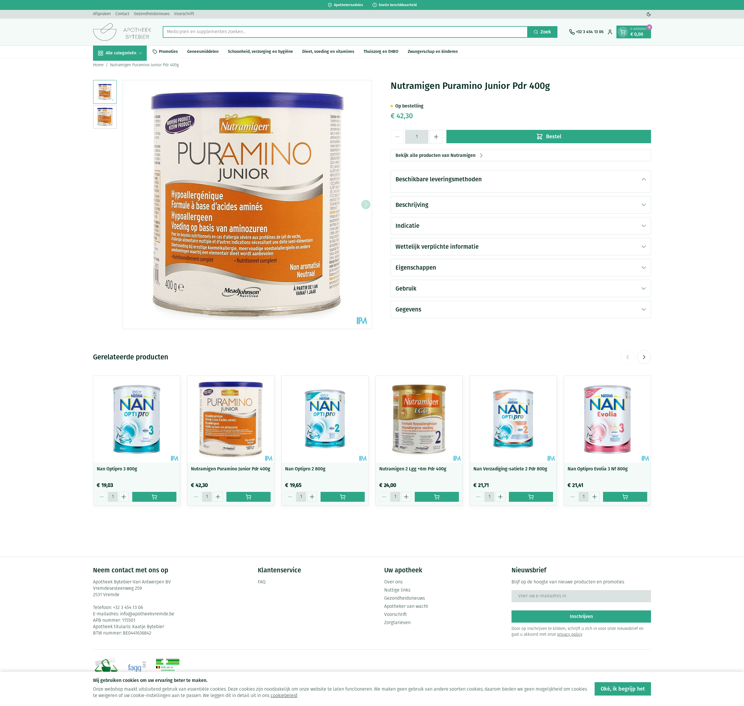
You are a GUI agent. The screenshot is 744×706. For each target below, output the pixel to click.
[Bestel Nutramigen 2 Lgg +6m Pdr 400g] (437, 497)
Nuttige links (397, 590)
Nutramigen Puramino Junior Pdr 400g (230, 469)
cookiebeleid (284, 696)
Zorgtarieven (397, 623)
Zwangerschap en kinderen (433, 51)
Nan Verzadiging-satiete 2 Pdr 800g (510, 469)
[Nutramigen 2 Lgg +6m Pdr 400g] (419, 419)
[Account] (610, 32)
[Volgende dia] (644, 357)
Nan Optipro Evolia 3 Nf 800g (598, 469)
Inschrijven (581, 616)
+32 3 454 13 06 (128, 607)
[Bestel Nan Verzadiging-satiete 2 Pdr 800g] (531, 497)
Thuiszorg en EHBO (381, 51)
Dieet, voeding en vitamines (328, 51)
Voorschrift (184, 14)
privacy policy (569, 634)
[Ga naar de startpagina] (122, 32)
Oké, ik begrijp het (623, 689)
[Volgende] (366, 204)
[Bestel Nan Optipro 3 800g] (154, 497)
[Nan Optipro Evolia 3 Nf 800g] (607, 419)
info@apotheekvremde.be (147, 614)
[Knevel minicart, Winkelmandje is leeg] (623, 32)
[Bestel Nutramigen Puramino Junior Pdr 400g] (248, 497)
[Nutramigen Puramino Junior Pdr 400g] (230, 419)
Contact (122, 14)
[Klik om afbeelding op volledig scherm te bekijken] (247, 204)
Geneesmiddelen (203, 51)
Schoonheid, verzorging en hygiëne (260, 51)
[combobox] (345, 32)
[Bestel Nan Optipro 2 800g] (343, 497)
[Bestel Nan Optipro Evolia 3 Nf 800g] (625, 497)
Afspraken (102, 14)
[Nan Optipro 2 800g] (325, 419)
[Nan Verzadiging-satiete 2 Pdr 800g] (513, 419)
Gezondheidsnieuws (151, 14)
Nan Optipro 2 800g (305, 469)
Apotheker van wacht (406, 606)
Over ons (393, 582)
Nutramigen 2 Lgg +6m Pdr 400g (412, 469)
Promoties (168, 51)
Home (98, 65)
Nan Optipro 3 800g (117, 469)
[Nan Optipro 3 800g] (136, 419)
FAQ (262, 582)
